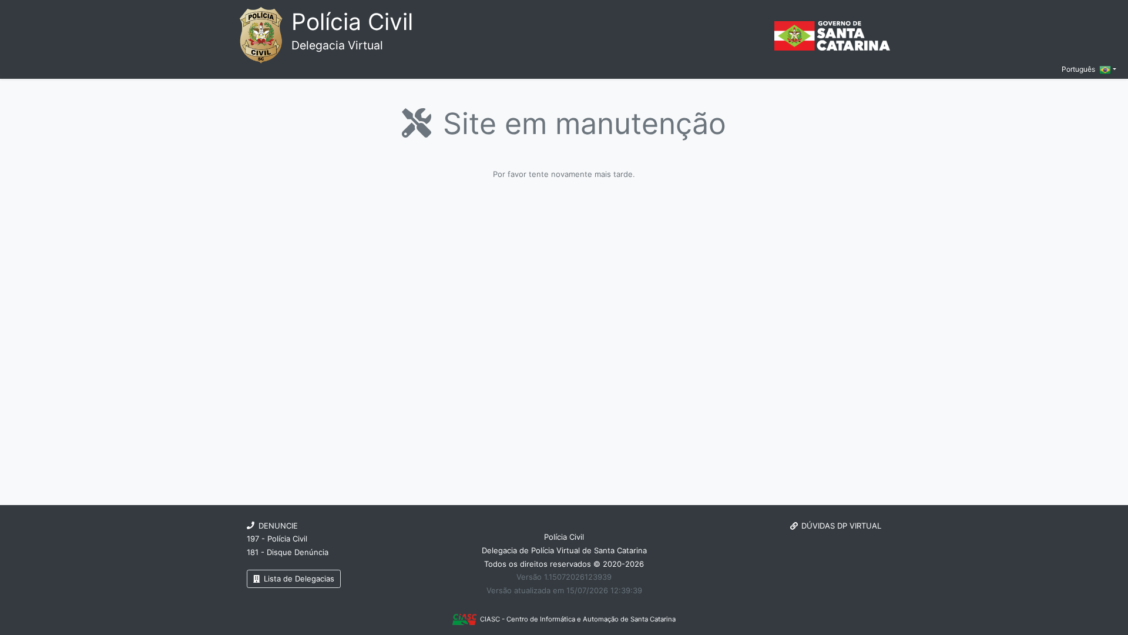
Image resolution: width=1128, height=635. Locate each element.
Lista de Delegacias (297, 578)
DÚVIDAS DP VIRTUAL (841, 525)
